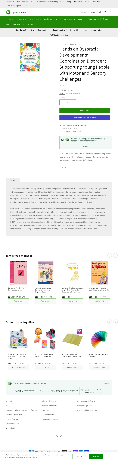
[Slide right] (51, 57)
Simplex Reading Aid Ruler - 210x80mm (98, 355)
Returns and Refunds (86, 401)
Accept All (96, 456)
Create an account (81, 1)
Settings (79, 456)
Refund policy (11, 428)
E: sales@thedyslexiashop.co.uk (50, 1)
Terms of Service (12, 423)
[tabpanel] (59, 209)
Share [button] (64, 167)
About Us (9, 401)
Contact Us (46, 410)
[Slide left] (9, 57)
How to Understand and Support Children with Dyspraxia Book (43, 290)
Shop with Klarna (49, 415)
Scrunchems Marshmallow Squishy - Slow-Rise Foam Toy (45, 355)
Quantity (62, 98)
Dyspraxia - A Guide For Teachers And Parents (16, 289)
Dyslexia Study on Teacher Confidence (21, 410)
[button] (9, 19)
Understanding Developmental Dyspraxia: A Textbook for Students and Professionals (72, 290)
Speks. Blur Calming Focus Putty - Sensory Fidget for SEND (17, 356)
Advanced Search (49, 401)
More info (85, 146)
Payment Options (84, 405)
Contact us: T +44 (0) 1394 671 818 (20, 1)
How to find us (12, 419)
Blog (69, 1)
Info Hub (96, 1)
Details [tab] (12, 180)
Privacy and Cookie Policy (88, 410)
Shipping (62, 93)
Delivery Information (50, 405)
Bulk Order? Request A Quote (85, 117)
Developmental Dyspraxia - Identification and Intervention (99, 289)
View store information (71, 132)
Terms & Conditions (14, 415)
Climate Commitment (50, 419)
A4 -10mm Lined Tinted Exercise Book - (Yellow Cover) (72, 355)
